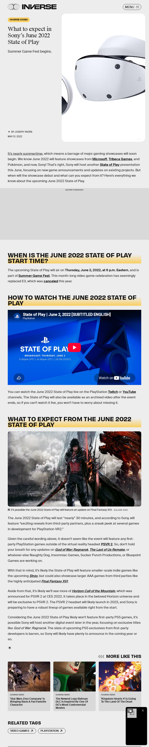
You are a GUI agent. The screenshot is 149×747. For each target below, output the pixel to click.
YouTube (129, 392)
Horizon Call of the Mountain (93, 591)
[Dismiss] (143, 710)
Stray (33, 576)
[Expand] (130, 710)
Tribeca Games (120, 159)
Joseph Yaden (23, 131)
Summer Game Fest (34, 276)
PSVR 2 (107, 544)
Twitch (113, 392)
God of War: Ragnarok (71, 550)
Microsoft (99, 159)
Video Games (19, 730)
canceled (51, 281)
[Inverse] (39, 6)
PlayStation (50, 730)
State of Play (110, 165)
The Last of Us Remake (107, 550)
